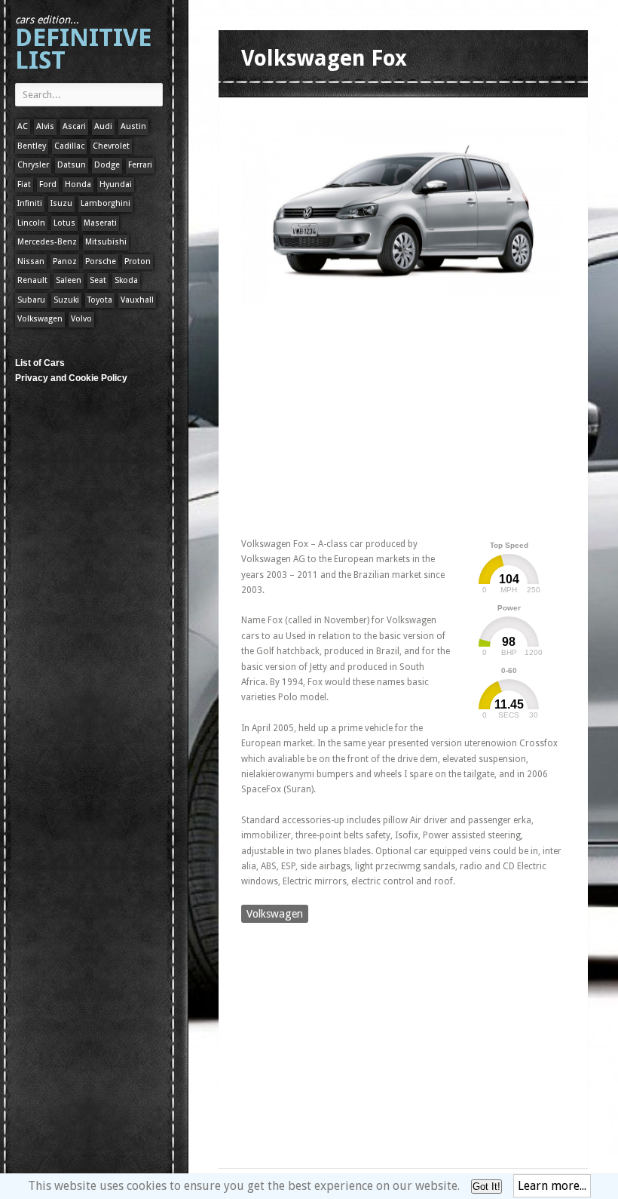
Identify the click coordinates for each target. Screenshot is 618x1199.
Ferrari (140, 165)
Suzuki (66, 300)
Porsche (100, 261)
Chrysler (33, 165)
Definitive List (83, 44)
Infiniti (29, 203)
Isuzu (61, 203)
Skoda (126, 280)
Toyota (99, 300)
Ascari (74, 126)
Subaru (31, 300)
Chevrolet (111, 146)
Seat (98, 280)
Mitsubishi (106, 242)
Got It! (486, 1186)
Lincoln (31, 223)
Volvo (81, 319)
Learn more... (552, 1186)
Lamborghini (105, 203)
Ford (48, 184)
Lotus (64, 223)
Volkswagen (40, 319)
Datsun (71, 165)
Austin (133, 126)
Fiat (24, 184)
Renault (32, 280)
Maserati (100, 223)
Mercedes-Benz (47, 242)
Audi (103, 126)
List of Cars (40, 363)
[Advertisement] (417, 417)
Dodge (107, 165)
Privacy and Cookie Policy (71, 378)
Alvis (45, 126)
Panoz (65, 261)
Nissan (30, 261)
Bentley (31, 146)
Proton (137, 261)
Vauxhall (137, 300)
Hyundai (115, 184)
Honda (78, 184)
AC (22, 126)
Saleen (68, 280)
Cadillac (69, 146)
